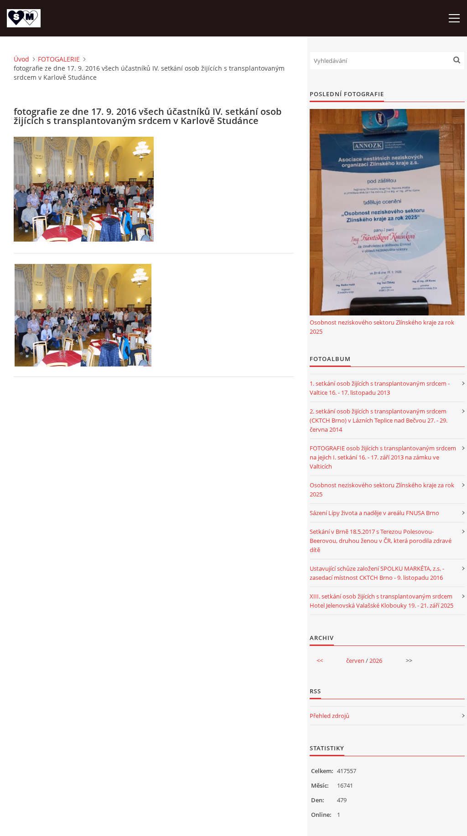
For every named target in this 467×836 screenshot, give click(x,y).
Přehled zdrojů (329, 716)
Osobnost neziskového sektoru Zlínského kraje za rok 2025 (382, 326)
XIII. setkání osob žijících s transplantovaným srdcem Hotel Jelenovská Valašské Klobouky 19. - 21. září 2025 (381, 600)
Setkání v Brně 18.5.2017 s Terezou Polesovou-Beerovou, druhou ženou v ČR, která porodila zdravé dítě (380, 540)
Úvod (21, 59)
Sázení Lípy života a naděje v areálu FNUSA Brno (374, 513)
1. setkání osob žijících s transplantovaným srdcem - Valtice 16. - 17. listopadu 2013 (380, 388)
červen (355, 660)
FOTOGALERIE (59, 59)
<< (320, 660)
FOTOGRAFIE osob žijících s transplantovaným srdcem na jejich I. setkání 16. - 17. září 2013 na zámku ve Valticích (383, 457)
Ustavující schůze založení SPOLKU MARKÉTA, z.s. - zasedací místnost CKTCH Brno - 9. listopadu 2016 (377, 573)
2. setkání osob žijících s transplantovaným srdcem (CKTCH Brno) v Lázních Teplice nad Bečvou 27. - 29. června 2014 (378, 420)
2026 (375, 660)
